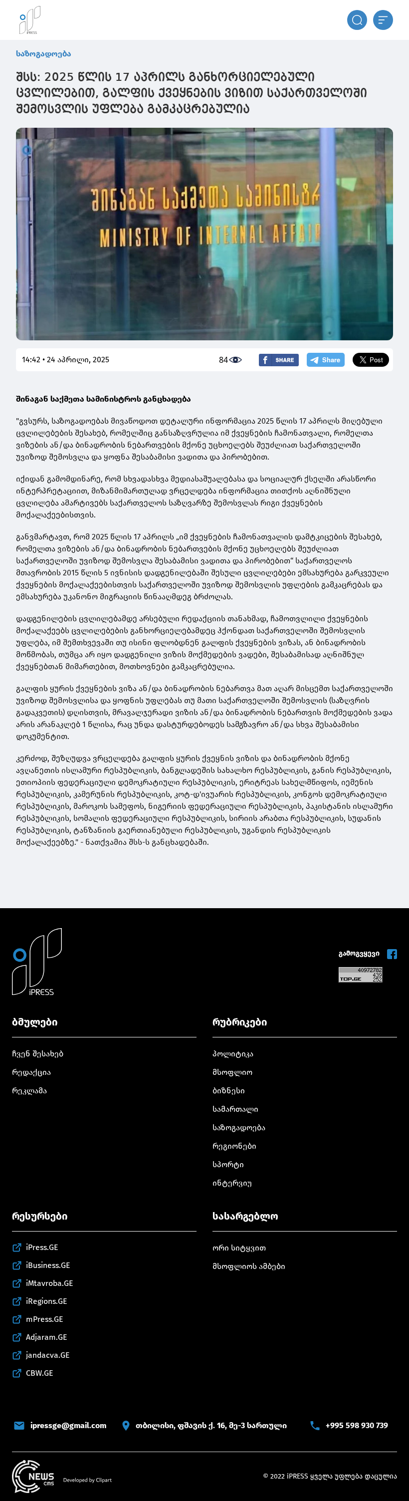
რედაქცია (31, 1072)
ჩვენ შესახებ (37, 1053)
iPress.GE (42, 1247)
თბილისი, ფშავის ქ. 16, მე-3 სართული (211, 1425)
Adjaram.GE (46, 1337)
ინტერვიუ (232, 1183)
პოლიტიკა (232, 1053)
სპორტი (228, 1164)
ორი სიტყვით (239, 1247)
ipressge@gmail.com (68, 1425)
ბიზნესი (228, 1090)
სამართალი (235, 1109)
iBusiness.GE (48, 1265)
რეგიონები (234, 1146)
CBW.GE (39, 1373)
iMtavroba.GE (49, 1283)
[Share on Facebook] (279, 360)
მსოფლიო (232, 1072)
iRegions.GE (46, 1301)
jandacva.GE (48, 1355)
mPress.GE (44, 1319)
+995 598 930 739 (357, 1425)
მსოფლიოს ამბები (248, 1266)
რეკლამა (29, 1090)
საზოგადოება (43, 53)
